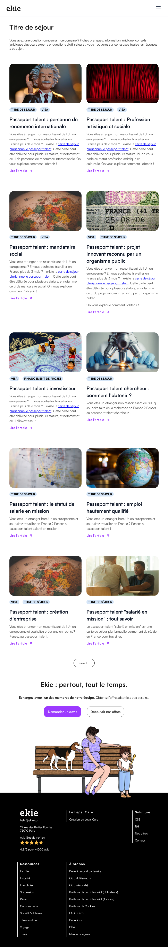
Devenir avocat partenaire (85, 871)
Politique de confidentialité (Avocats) (91, 899)
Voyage (24, 927)
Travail (24, 934)
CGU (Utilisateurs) (80, 878)
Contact (140, 840)
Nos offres (141, 833)
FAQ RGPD (76, 913)
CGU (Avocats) (78, 885)
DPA (72, 927)
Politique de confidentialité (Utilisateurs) (93, 892)
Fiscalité (25, 878)
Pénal (23, 899)
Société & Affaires (31, 913)
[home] (13, 8)
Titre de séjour (29, 920)
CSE (137, 819)
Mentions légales (79, 934)
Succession (27, 892)
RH (137, 826)
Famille (24, 871)
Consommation (29, 906)
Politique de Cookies (82, 906)
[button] (157, 8)
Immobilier (26, 885)
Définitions (75, 920)
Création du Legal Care (83, 819)
